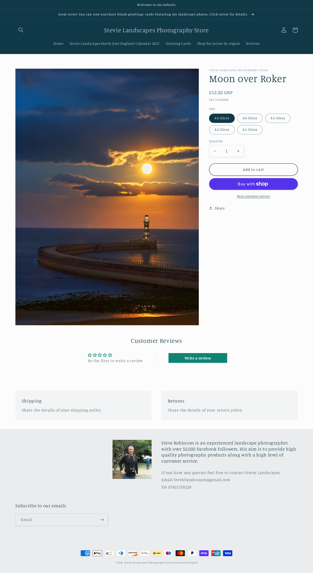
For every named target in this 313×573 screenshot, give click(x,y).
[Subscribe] (101, 520)
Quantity (216, 141)
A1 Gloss (250, 129)
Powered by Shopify (185, 562)
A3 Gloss (277, 118)
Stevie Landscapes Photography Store (148, 562)
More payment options (253, 196)
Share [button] (220, 208)
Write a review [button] (198, 358)
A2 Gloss (221, 129)
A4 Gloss (250, 118)
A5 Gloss (221, 118)
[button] (21, 30)
